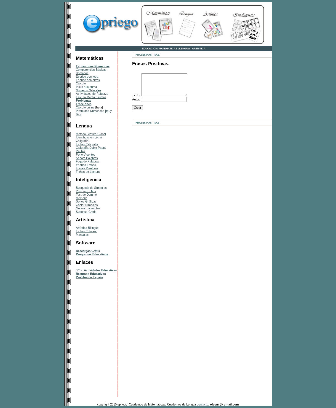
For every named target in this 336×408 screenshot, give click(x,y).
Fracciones (83, 104)
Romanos (82, 73)
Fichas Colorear (86, 231)
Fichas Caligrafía (87, 144)
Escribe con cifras (88, 80)
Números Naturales (88, 90)
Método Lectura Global (91, 134)
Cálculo (81, 83)
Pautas (80, 151)
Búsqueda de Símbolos (91, 187)
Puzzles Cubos (86, 191)
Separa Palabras (87, 158)
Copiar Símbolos (87, 205)
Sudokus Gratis (86, 211)
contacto (202, 404)
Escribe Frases (86, 165)
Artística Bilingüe (87, 228)
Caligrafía (82, 141)
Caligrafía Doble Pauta (91, 147)
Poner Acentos (85, 154)
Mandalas (82, 234)
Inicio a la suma (86, 87)
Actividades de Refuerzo (92, 93)
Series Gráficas (86, 201)
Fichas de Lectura (88, 171)
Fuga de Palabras (87, 161)
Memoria (81, 198)
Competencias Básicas (91, 69)
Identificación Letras (89, 137)
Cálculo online (85, 107)
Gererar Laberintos (88, 208)
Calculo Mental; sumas (91, 97)
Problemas (83, 100)
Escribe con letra (87, 76)
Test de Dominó (86, 194)
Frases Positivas (87, 168)
